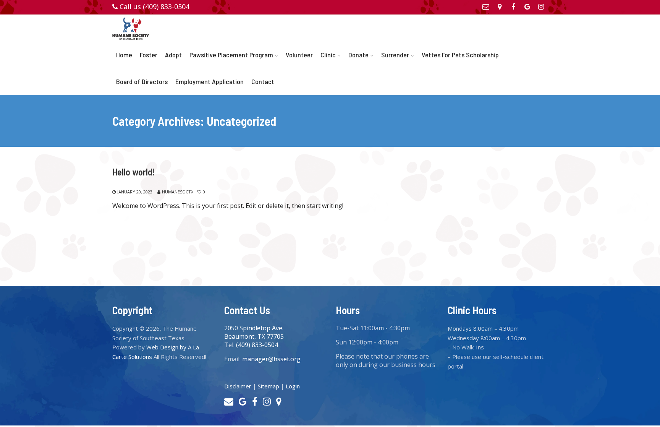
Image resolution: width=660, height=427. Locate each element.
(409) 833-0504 (257, 345)
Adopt (173, 54)
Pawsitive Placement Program (231, 54)
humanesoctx (177, 192)
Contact (262, 81)
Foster (148, 54)
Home (124, 54)
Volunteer (299, 54)
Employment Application (209, 81)
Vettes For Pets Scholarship (460, 54)
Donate (358, 54)
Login (293, 386)
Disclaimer (237, 386)
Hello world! (133, 171)
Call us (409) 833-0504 (154, 6)
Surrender (395, 54)
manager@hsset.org (271, 359)
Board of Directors (142, 81)
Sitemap (268, 386)
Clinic (328, 54)
